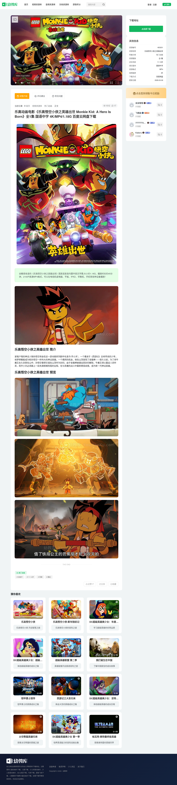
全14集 (39, 617)
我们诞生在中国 (104, 660)
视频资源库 (37, 4)
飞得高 (138, 112)
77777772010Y (141, 122)
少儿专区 (71, 766)
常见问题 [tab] (58, 96)
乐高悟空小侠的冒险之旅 (66, 627)
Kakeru (138, 132)
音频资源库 (50, 4)
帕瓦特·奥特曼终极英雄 (104, 736)
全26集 (77, 655)
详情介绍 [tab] (23, 96)
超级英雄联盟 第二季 (66, 660)
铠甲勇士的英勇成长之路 (28, 704)
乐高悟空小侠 (28, 622)
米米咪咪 (139, 103)
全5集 (78, 617)
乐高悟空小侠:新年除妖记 (66, 622)
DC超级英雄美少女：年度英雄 (105, 622)
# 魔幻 (49, 577)
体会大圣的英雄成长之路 (66, 704)
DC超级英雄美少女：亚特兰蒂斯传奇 (108, 698)
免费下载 (147, 29)
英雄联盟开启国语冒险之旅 (66, 666)
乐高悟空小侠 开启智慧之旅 (28, 627)
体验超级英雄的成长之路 (28, 666)
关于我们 (81, 766)
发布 (167, 4)
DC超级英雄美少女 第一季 (66, 736)
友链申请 (52, 766)
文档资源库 (64, 4)
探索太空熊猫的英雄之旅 (28, 742)
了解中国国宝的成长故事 (104, 666)
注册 (155, 4)
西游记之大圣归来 (66, 698)
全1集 (116, 617)
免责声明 (62, 766)
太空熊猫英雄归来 (28, 736)
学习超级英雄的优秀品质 (104, 627)
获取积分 (77, 4)
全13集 (115, 731)
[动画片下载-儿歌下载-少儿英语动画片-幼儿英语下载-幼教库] (16, 760)
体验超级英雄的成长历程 (104, 704)
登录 (149, 4)
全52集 (77, 731)
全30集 (39, 693)
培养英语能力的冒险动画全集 (66, 742)
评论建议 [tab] (41, 96)
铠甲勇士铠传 (28, 698)
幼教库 (65, 771)
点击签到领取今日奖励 (147, 93)
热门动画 (48, 105)
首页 (26, 4)
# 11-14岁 (30, 577)
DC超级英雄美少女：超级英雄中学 (31, 660)
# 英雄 (40, 577)
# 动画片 (20, 577)
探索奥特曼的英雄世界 (104, 742)
